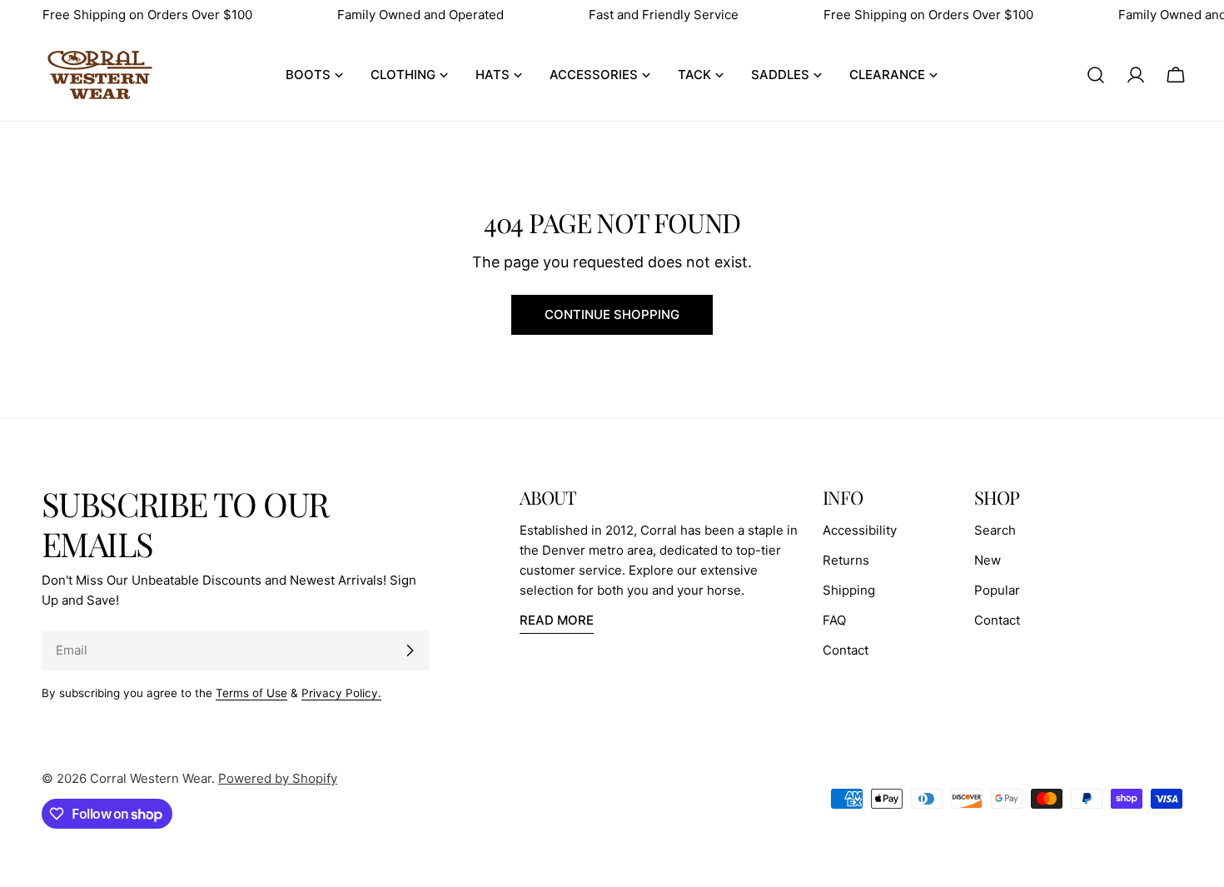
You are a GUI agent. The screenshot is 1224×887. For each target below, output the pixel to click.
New (987, 560)
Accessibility (860, 530)
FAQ (834, 620)
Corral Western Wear (150, 778)
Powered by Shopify (277, 778)
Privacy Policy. (341, 693)
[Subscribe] (409, 650)
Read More (557, 620)
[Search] (1095, 75)
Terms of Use (251, 693)
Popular (997, 590)
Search (995, 530)
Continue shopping (612, 314)
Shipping (849, 590)
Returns (846, 560)
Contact (845, 650)
